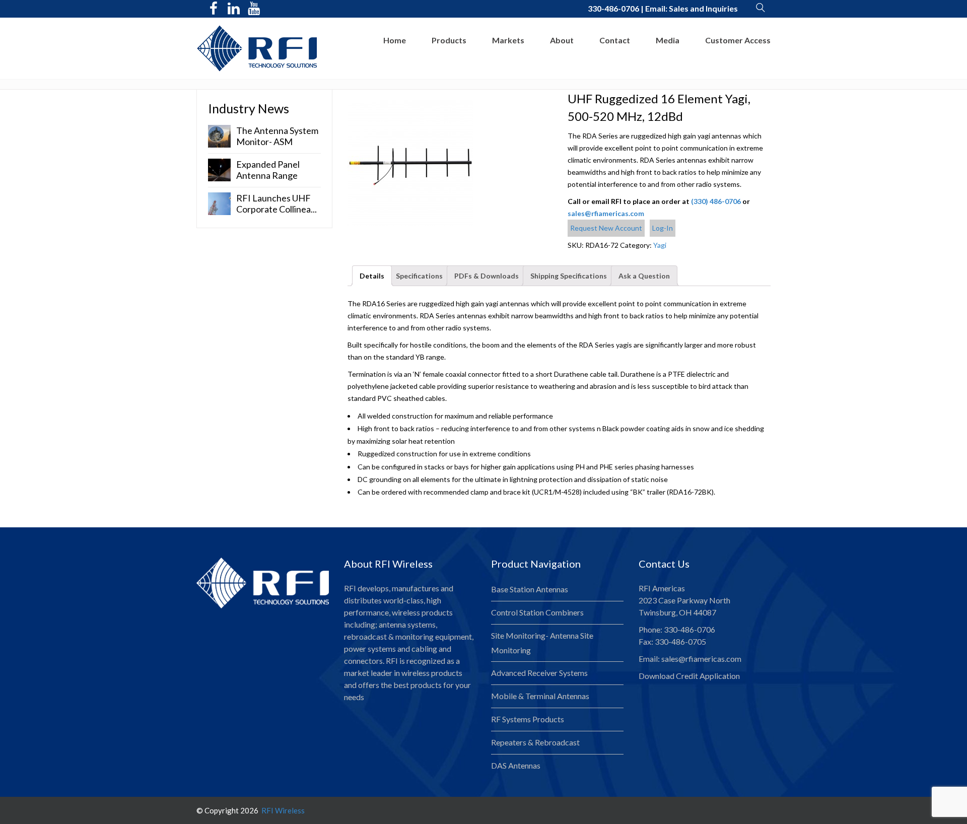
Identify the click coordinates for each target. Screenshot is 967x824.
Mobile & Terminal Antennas (540, 696)
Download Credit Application (689, 675)
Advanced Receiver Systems (539, 672)
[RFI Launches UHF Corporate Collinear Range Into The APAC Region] (219, 202)
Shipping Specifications (568, 275)
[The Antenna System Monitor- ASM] (219, 135)
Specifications (419, 275)
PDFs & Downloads (486, 275)
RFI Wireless (282, 810)
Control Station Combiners (537, 612)
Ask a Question (644, 275)
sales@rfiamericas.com (606, 213)
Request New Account (606, 228)
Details (372, 275)
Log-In (662, 228)
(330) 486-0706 (716, 201)
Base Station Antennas (529, 589)
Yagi (659, 245)
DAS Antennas (515, 765)
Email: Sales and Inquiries (691, 8)
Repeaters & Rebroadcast (535, 742)
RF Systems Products (527, 719)
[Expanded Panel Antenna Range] (219, 169)
